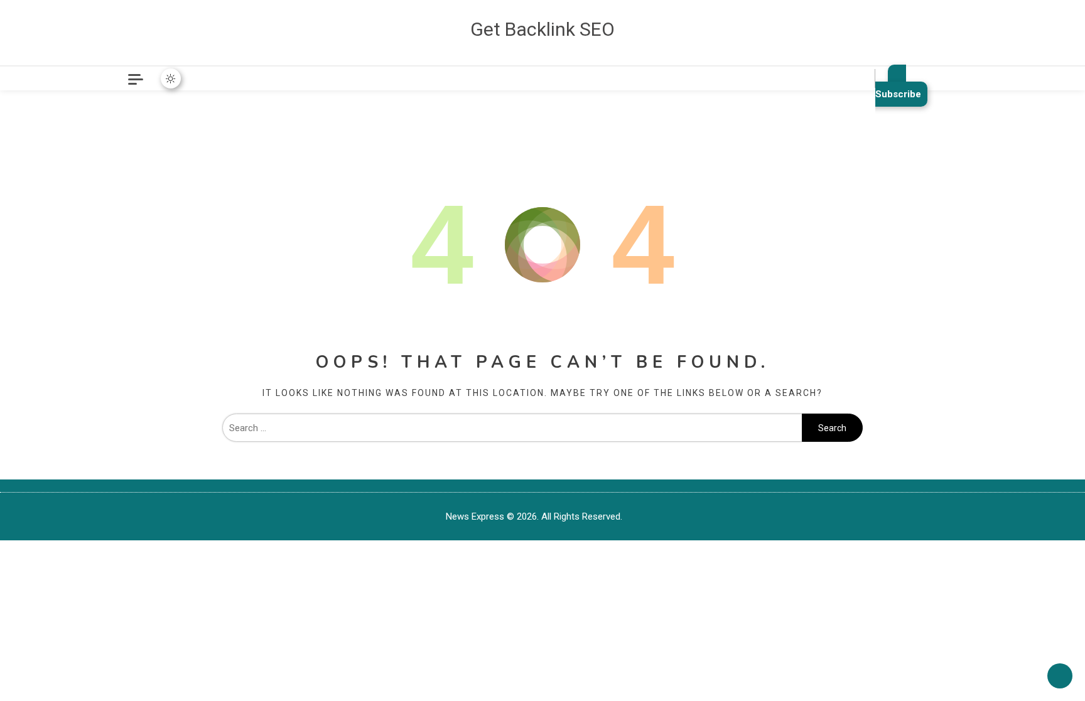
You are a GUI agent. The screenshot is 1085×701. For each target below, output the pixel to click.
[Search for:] (512, 428)
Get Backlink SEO (542, 29)
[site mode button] (171, 78)
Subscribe (898, 94)
